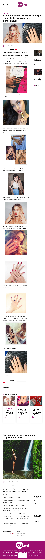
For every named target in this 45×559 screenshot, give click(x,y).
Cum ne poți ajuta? (6, 552)
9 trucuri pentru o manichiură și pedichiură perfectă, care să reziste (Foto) (22, 412)
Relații (21, 10)
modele (18, 382)
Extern (20, 407)
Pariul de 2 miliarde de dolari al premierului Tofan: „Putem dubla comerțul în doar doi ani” (37, 62)
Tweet (10, 485)
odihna (18, 535)
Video (42, 550)
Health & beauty (25, 10)
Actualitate (10, 10)
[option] (9, 410)
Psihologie (39, 10)
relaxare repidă (23, 535)
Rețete (36, 10)
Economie (39, 57)
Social (14, 10)
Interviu (35, 58)
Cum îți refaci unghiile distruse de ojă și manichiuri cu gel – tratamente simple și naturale (36, 412)
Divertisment (17, 10)
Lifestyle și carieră (31, 10)
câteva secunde (19, 533)
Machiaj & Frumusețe (9, 408)
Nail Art (22, 382)
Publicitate (6, 10)
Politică (38, 58)
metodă (24, 533)
